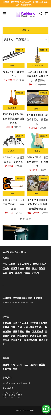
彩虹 (44, 264)
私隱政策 (7, 298)
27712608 (8, 387)
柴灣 (15, 369)
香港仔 (33, 364)
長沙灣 (14, 268)
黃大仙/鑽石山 (24, 264)
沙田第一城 (37, 331)
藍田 (28, 268)
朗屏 (41, 340)
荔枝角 (6, 268)
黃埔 (11, 272)
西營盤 (42, 364)
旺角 (5, 264)
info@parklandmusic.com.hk (16, 383)
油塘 (22, 268)
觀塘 (34, 268)
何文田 (27, 272)
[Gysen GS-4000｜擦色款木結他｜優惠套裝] (38, 98)
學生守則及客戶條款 (22, 298)
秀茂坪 (42, 268)
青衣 (28, 331)
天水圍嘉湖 (35, 335)
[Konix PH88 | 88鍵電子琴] (14, 55)
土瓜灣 (18, 272)
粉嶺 (15, 331)
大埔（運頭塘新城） (33, 327)
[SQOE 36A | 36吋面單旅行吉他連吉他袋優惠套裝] (14, 97)
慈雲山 (36, 264)
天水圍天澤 (22, 335)
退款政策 (38, 298)
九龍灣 (12, 264)
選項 (12, 65)
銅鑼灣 (6, 364)
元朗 (13, 327)
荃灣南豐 (7, 323)
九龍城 (35, 272)
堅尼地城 (7, 369)
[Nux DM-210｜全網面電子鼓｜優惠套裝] (14, 141)
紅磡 (5, 272)
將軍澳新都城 (30, 340)
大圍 (13, 335)
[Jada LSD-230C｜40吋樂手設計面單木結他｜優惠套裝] (38, 55)
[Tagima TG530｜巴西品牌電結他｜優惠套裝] (38, 140)
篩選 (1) (25, 30)
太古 (26, 364)
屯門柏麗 (34, 323)
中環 (13, 364)
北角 (19, 364)
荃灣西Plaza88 (20, 323)
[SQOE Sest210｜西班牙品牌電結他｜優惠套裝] (14, 183)
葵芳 (22, 331)
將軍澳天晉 (16, 340)
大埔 (19, 327)
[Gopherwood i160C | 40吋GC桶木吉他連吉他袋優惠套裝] (38, 183)
